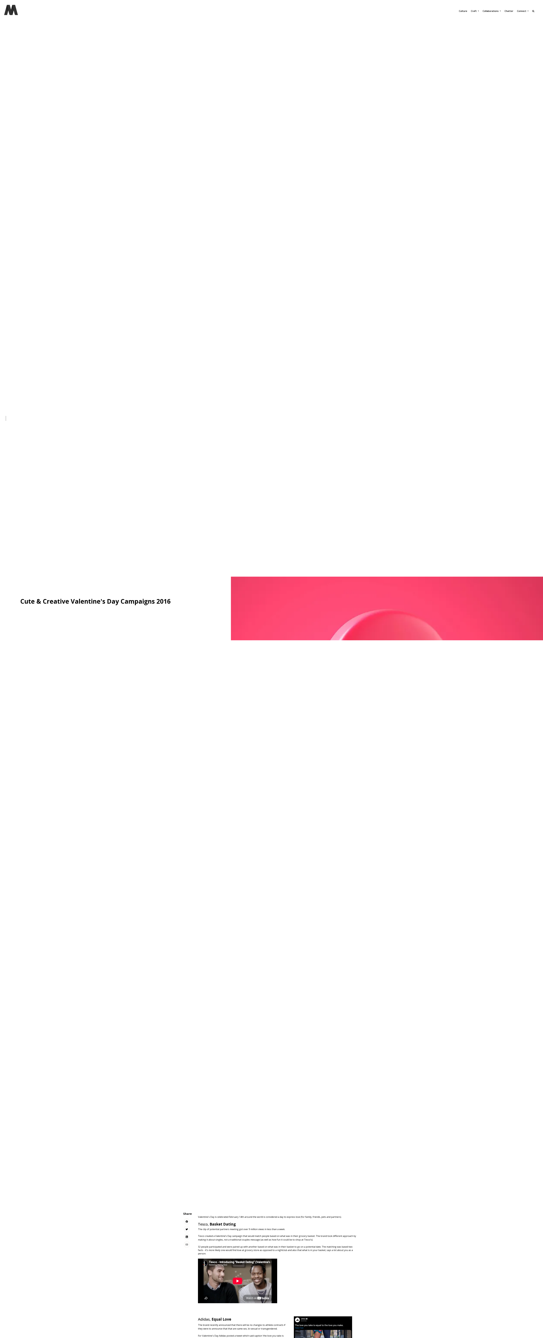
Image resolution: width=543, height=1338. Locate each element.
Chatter (509, 11)
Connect (522, 11)
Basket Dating (223, 1224)
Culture (463, 11)
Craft (474, 11)
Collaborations (491, 11)
